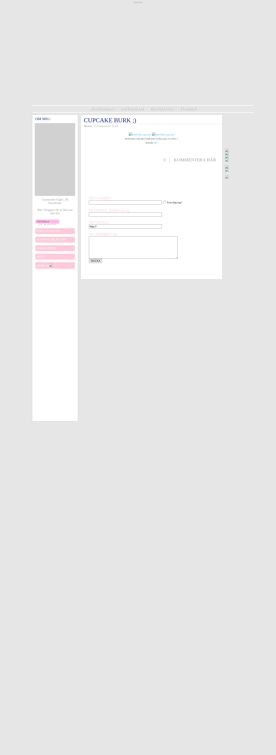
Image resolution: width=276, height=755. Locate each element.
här (155, 142)
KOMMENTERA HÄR (195, 159)
